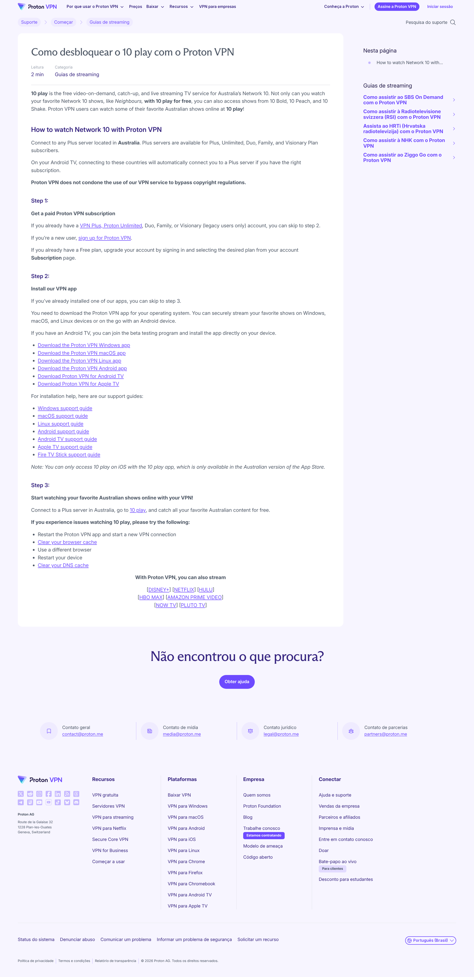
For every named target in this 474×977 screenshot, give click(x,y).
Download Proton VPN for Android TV (81, 376)
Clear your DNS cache (63, 565)
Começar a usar (108, 861)
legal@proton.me (281, 734)
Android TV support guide (67, 439)
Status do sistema (36, 939)
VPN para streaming (113, 817)
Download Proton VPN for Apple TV (78, 384)
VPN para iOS (182, 839)
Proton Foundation (262, 806)
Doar (324, 850)
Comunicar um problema (125, 939)
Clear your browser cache (67, 542)
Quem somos (256, 795)
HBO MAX (150, 597)
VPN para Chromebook (191, 884)
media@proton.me (182, 734)
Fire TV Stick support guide (69, 454)
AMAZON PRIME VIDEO (194, 597)
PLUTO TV (193, 605)
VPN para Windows (187, 806)
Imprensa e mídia (336, 828)
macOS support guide (63, 416)
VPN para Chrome (186, 861)
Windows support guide (65, 408)
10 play (138, 510)
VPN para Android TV (190, 895)
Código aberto (258, 857)
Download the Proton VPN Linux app (79, 360)
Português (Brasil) (430, 940)
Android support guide (63, 431)
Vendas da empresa (339, 806)
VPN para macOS (185, 817)
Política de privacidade (36, 961)
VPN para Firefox (185, 872)
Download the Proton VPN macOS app (82, 353)
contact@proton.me (82, 734)
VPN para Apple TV (187, 906)
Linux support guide (60, 424)
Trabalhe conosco (261, 828)
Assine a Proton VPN (397, 6)
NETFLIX (184, 589)
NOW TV (166, 605)
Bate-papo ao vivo (337, 861)
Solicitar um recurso (258, 939)
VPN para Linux (183, 850)
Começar (63, 22)
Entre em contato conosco (346, 839)
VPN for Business (110, 850)
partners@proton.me (385, 734)
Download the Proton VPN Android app (82, 368)
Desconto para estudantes (346, 879)
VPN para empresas (217, 6)
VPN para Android (186, 828)
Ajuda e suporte (335, 795)
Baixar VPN (179, 795)
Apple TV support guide (65, 447)
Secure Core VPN (110, 839)
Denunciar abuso (77, 939)
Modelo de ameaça (263, 846)
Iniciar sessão (440, 6)
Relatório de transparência (115, 961)
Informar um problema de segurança (194, 939)
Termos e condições (74, 961)
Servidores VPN (108, 806)
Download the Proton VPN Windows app (84, 345)
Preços (135, 6)
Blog (247, 817)
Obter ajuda (237, 681)
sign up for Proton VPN (104, 238)
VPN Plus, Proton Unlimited (111, 225)
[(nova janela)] (21, 794)
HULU (206, 589)
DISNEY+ (158, 589)
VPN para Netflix (109, 828)
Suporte (29, 22)
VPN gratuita (105, 795)
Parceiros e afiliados (339, 817)
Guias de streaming (109, 22)
